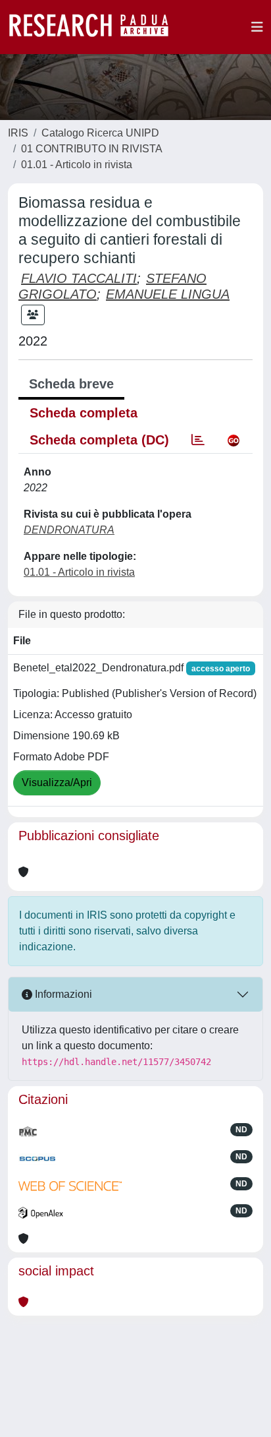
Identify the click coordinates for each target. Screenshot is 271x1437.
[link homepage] (95, 27)
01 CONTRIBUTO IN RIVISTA (91, 148)
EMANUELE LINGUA (168, 294)
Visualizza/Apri (57, 782)
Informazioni (62, 994)
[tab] (198, 440)
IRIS (18, 132)
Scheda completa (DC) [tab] (99, 440)
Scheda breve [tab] (71, 384)
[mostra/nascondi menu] (257, 27)
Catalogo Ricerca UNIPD (100, 132)
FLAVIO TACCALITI (79, 278)
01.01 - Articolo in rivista (76, 164)
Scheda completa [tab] (83, 413)
